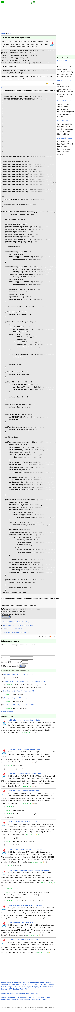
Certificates (45, 997)
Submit (22, 666)
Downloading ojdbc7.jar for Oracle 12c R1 (18, 691)
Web (21, 989)
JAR (30, 997)
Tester (3, 997)
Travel (33, 999)
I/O (10, 984)
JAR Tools (20, 984)
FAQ (38, 999)
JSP (45, 984)
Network (18, 987)
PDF (23, 987)
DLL (34, 997)
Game (42, 982)
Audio (3, 982)
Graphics (4, 984)
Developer (11, 997)
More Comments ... (8, 712)
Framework (34, 982)
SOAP (10, 989)
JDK (9, 33)
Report (28, 987)
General (48, 982)
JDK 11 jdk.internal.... (65, 81)
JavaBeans (29, 984)
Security (43, 987)
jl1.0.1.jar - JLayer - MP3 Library (15, 698)
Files (38, 997)
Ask (36, 993)
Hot (8, 993)
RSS (27, 993)
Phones (27, 999)
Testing (16, 989)
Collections (20, 993)
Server (50, 987)
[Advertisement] (28, 18)
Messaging (9, 987)
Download (6, 617)
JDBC (36, 984)
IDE (13, 984)
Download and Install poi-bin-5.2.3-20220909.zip (21, 705)
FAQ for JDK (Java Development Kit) (17, 632)
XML (25, 989)
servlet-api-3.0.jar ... (64, 138)
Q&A (14, 999)
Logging (51, 984)
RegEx (3, 999)
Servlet (4, 989)
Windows (23, 997)
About (12, 993)
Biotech (10, 982)
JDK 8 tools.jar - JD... (65, 120)
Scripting (35, 987)
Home (3, 33)
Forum (43, 999)
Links (9, 999)
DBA (17, 997)
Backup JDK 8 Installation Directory (16, 622)
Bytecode (17, 982)
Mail (2, 987)
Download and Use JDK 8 (12, 629)
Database (25, 982)
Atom (32, 993)
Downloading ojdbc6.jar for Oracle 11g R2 (18, 674)
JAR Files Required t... (65, 101)
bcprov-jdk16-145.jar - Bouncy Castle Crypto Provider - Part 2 (25, 681)
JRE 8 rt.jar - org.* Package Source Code (18, 625)
